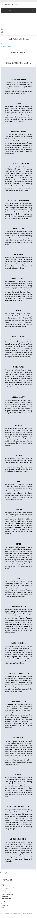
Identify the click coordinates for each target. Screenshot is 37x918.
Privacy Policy (5, 889)
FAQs (3, 885)
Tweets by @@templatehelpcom (9, 872)
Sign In (3, 902)
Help (2, 907)
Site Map (4, 890)
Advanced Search (6, 892)
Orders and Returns (7, 894)
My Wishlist (4, 905)
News (3, 883)
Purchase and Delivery (7, 887)
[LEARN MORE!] (18, 44)
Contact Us (4, 896)
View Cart (4, 903)
